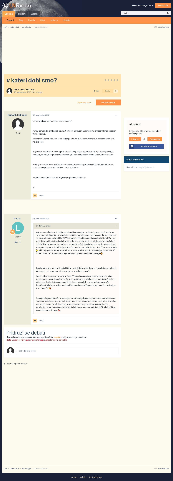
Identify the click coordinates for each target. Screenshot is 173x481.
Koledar (31, 20)
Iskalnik (66, 20)
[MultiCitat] (35, 195)
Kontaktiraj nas (95, 477)
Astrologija (37, 92)
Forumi (10, 20)
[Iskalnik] (168, 13)
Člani (42, 20)
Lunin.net (35, 14)
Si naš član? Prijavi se (142, 6)
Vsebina (9, 14)
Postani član (163, 5)
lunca (17, 218)
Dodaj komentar (108, 102)
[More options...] (116, 115)
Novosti (22, 14)
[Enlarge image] (37, 250)
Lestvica (54, 20)
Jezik (73, 477)
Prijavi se (135, 139)
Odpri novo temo (84, 102)
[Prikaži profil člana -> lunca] (18, 228)
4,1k (19, 242)
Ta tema (158, 13)
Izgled (82, 477)
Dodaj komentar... (28, 351)
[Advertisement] (86, 52)
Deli (97, 91)
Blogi (21, 20)
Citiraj (41, 196)
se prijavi (57, 337)
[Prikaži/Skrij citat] (37, 226)
